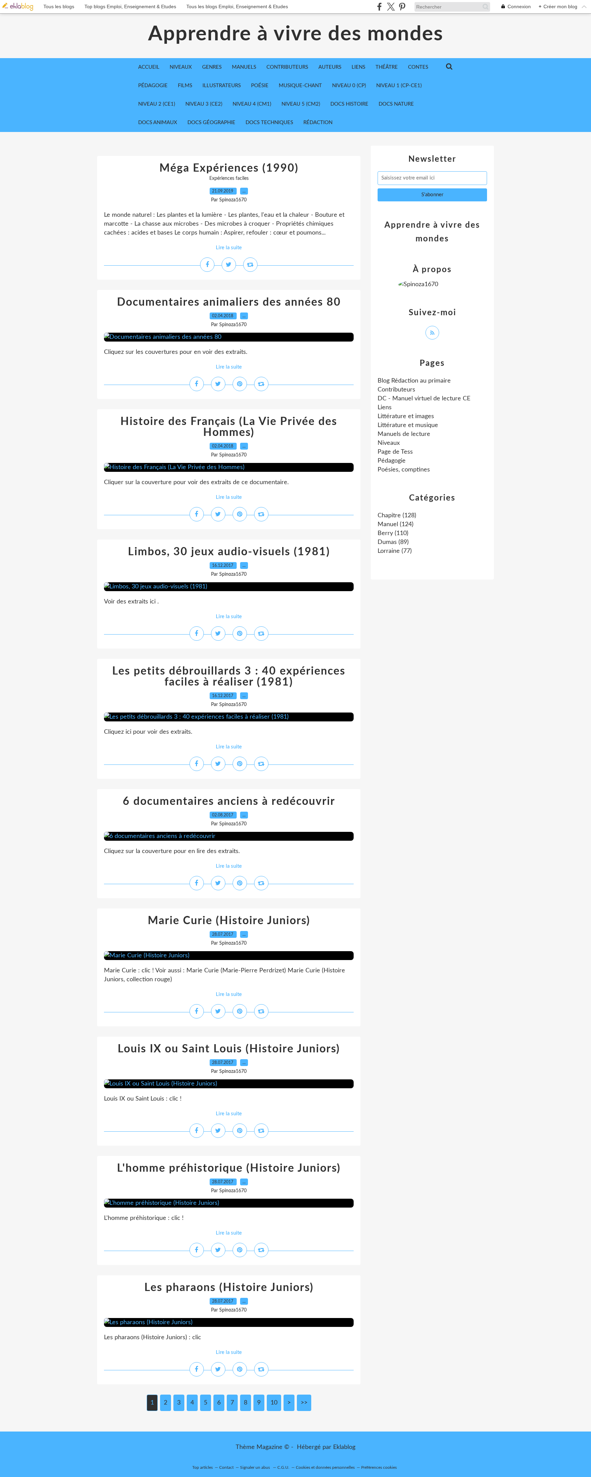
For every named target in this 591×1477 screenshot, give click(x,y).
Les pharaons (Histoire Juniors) (229, 1287)
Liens (385, 407)
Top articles (202, 1467)
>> (304, 1403)
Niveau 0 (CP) (349, 85)
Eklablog (344, 1447)
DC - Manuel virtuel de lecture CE (424, 399)
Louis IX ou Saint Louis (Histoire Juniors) (229, 1048)
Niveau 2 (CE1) (156, 104)
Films (185, 85)
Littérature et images (406, 416)
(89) (393, 542)
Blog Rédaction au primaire (414, 381)
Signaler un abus (255, 1467)
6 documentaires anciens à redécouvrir (229, 801)
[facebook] (379, 7)
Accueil (148, 67)
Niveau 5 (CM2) (300, 104)
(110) (393, 533)
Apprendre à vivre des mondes (295, 34)
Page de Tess (395, 452)
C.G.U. (283, 1467)
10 (274, 1403)
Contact (226, 1467)
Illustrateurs (221, 85)
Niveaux (389, 443)
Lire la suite (229, 247)
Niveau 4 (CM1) (252, 104)
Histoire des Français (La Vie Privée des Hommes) (228, 427)
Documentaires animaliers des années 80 (229, 302)
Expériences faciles (229, 178)
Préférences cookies (379, 1467)
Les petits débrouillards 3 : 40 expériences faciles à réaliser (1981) (228, 677)
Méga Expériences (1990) (229, 168)
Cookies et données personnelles (325, 1467)
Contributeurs (396, 390)
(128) (397, 516)
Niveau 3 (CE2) (203, 104)
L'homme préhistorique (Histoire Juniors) (229, 1168)
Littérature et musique (408, 425)
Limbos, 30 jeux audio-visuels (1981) (229, 551)
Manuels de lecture (404, 434)
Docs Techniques (269, 122)
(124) (395, 524)
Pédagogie (153, 85)
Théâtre (387, 67)
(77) (395, 551)
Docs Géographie (211, 122)
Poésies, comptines (404, 470)
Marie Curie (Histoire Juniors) (229, 920)
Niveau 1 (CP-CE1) (399, 85)
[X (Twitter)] (390, 7)
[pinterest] (402, 7)
